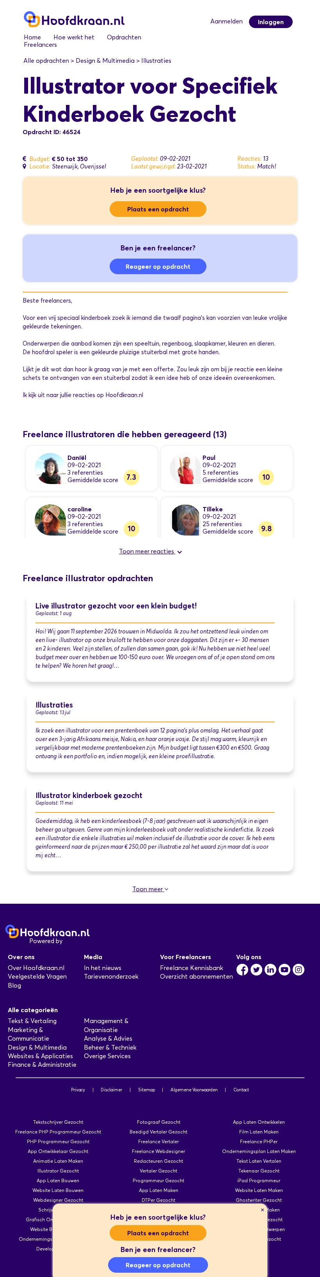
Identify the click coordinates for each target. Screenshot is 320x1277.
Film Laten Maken (259, 1132)
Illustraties (54, 705)
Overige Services (107, 1056)
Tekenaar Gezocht (258, 1171)
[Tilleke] (185, 519)
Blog (14, 985)
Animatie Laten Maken (58, 1161)
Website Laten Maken (259, 1190)
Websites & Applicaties (40, 1056)
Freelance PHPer (258, 1141)
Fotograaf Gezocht (158, 1122)
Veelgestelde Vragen (37, 976)
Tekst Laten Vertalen (258, 1161)
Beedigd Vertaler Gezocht (158, 1132)
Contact (241, 1090)
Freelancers (40, 44)
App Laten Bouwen (58, 1180)
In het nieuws (102, 968)
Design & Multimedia (37, 1047)
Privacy (78, 1090)
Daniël (77, 457)
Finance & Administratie (42, 1064)
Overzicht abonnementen (196, 976)
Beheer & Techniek (110, 1047)
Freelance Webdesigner (158, 1151)
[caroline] (50, 519)
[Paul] (185, 468)
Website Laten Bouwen (58, 1190)
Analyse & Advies (108, 1038)
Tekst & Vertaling (32, 1021)
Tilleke (213, 509)
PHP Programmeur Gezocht (58, 1141)
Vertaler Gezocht (158, 1171)
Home (32, 37)
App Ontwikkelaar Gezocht (58, 1151)
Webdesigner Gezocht (58, 1200)
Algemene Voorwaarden (194, 1090)
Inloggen (271, 22)
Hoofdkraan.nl (124, 395)
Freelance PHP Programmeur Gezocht (58, 1132)
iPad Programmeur (258, 1180)
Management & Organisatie (106, 1025)
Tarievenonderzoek (111, 976)
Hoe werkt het (73, 37)
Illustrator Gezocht (58, 1171)
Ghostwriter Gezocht (259, 1200)
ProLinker (77, 941)
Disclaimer (111, 1090)
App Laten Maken (158, 1190)
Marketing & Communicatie (28, 1034)
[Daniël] (50, 468)
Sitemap (146, 1090)
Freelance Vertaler (158, 1141)
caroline (80, 509)
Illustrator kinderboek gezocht (89, 795)
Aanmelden (226, 21)
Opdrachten (124, 37)
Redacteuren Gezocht (158, 1161)
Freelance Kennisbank (191, 968)
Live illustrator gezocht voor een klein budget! (116, 605)
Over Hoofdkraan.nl (36, 968)
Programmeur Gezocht (158, 1180)
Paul (209, 457)
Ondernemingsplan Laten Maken (259, 1151)
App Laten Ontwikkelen (259, 1122)
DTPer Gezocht (158, 1200)
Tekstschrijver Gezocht (58, 1122)
